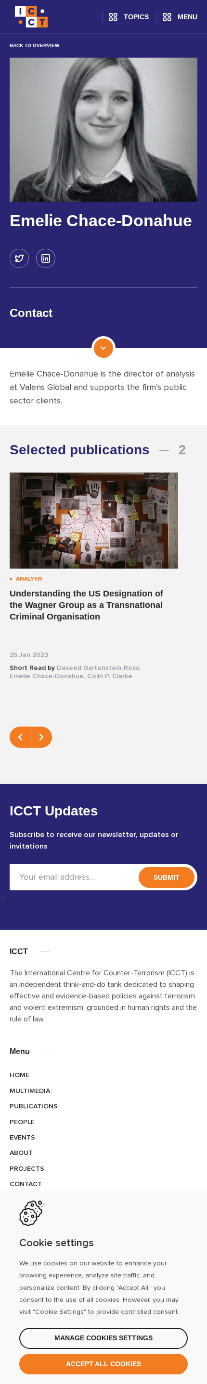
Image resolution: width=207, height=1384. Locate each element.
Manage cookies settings (103, 1338)
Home (19, 1075)
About (21, 1153)
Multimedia (30, 1091)
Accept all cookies (103, 1364)
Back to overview (34, 45)
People (22, 1122)
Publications (34, 1106)
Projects (27, 1168)
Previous (20, 737)
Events (22, 1137)
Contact (26, 1184)
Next (41, 737)
